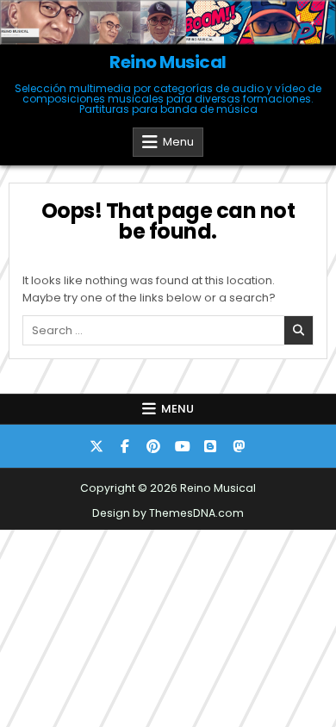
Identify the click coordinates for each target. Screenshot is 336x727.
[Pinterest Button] (153, 446)
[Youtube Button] (182, 446)
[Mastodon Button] (239, 446)
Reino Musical (168, 62)
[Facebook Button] (125, 446)
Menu (178, 142)
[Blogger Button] (210, 446)
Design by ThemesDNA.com (168, 513)
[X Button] (96, 446)
